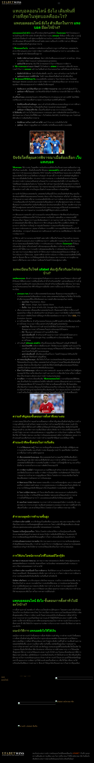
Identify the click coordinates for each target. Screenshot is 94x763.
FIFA (74, 315)
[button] (59, 3)
